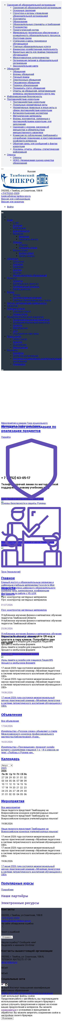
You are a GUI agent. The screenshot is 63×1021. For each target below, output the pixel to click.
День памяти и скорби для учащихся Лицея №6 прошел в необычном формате (27, 661)
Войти (10, 206)
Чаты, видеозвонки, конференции (30, 590)
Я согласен (7, 1018)
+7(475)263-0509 (10, 193)
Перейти (6, 437)
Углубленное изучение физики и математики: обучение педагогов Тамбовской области (31, 635)
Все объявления (10, 721)
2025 (3, 768)
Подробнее (7, 889)
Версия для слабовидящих (15, 199)
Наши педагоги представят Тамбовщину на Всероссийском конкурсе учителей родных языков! (29, 830)
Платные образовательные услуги (20, 654)
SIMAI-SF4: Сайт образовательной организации (27, 993)
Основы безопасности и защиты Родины (23, 503)
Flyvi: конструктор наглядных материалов (24, 610)
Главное (8, 578)
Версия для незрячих (12, 201)
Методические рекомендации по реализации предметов (28, 429)
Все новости (8, 594)
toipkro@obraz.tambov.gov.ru (16, 196)
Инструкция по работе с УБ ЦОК (18, 593)
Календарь (10, 759)
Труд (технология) (11, 571)
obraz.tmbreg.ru (9, 962)
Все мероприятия (10, 807)
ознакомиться (9, 1009)
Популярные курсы (17, 883)
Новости (8, 588)
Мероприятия (12, 801)
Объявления (11, 715)
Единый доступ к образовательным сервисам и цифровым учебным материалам (27, 583)
